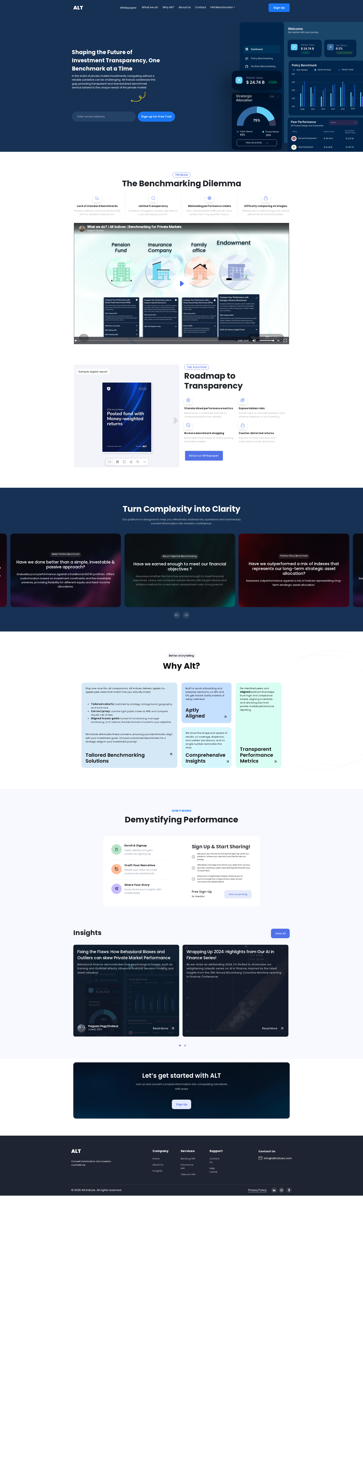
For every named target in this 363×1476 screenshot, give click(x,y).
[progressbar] (243, 340)
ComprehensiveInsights (205, 758)
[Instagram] (281, 1190)
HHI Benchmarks (221, 7)
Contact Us (214, 1160)
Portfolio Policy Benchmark (294, 555)
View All (280, 933)
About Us (185, 7)
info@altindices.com (278, 1158)
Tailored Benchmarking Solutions (115, 758)
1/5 (109, 462)
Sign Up (279, 8)
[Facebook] (289, 1190)
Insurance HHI (187, 1166)
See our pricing (238, 894)
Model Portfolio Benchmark (65, 554)
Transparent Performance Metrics (256, 755)
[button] (254, 340)
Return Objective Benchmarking (180, 556)
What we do (150, 7)
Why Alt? (168, 7)
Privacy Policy (257, 1190)
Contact (200, 7)
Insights (158, 1170)
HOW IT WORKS (181, 811)
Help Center (213, 1170)
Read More (160, 1028)
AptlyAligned (195, 713)
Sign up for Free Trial (156, 117)
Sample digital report (92, 372)
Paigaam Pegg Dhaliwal (103, 1026)
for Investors (198, 896)
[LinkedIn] (274, 1190)
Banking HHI (188, 1158)
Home (156, 1158)
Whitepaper (128, 8)
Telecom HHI (188, 1174)
